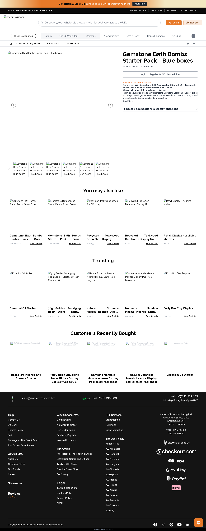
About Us (13, 459)
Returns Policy (15, 430)
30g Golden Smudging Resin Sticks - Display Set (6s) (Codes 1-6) (64, 312)
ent (111, 424)
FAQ (10, 435)
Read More (128, 101)
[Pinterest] (171, 525)
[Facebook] (155, 525)
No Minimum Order (138, 10)
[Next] (194, 43)
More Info (140, 3)
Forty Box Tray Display (178, 308)
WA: (102, 398)
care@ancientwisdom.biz (38, 398)
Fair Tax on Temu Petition (21, 445)
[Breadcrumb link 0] (10, 43)
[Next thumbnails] (115, 169)
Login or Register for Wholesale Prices (160, 74)
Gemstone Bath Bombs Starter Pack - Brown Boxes (64, 239)
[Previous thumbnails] (9, 169)
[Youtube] (179, 525)
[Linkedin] (187, 525)
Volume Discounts (188, 10)
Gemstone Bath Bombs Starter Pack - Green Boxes (26, 239)
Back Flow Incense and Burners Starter (26, 376)
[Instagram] (163, 525)
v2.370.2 (110, 530)
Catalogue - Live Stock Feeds (24, 440)
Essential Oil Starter (23, 308)
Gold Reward (172, 10)
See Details (36, 243)
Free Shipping (157, 10)
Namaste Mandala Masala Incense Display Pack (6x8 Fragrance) (141, 312)
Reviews (14, 493)
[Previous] (187, 43)
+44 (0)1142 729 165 (184, 396)
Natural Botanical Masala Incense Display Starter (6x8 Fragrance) (103, 312)
